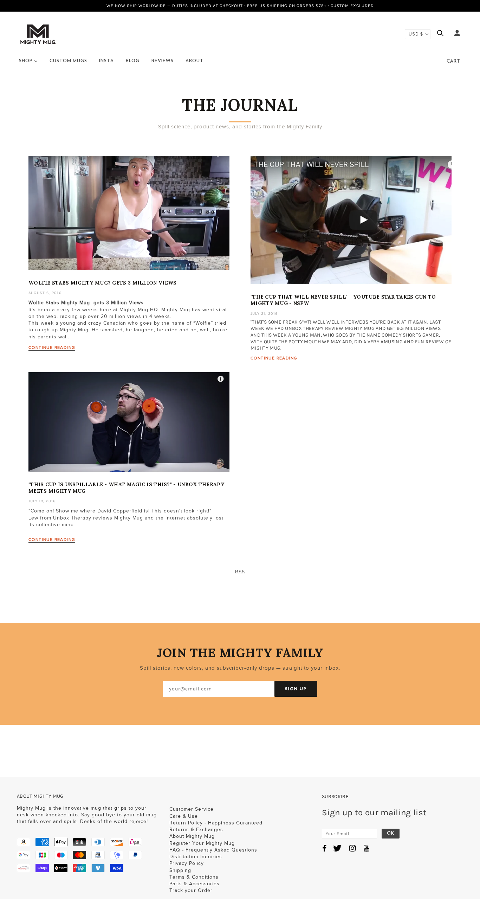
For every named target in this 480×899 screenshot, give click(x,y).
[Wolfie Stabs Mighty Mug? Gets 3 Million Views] (128, 218)
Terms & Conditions (194, 877)
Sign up (296, 689)
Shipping (180, 870)
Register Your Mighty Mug (202, 843)
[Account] (457, 34)
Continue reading (51, 347)
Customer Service (191, 809)
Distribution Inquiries (195, 856)
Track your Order (191, 890)
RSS (240, 571)
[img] (442, 34)
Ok (390, 833)
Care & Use (183, 816)
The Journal (240, 105)
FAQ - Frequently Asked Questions (213, 850)
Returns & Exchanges (196, 829)
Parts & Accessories (194, 883)
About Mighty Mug (192, 836)
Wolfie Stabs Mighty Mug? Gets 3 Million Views (102, 283)
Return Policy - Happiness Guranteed (215, 822)
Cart (454, 61)
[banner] (38, 33)
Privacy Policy (186, 863)
